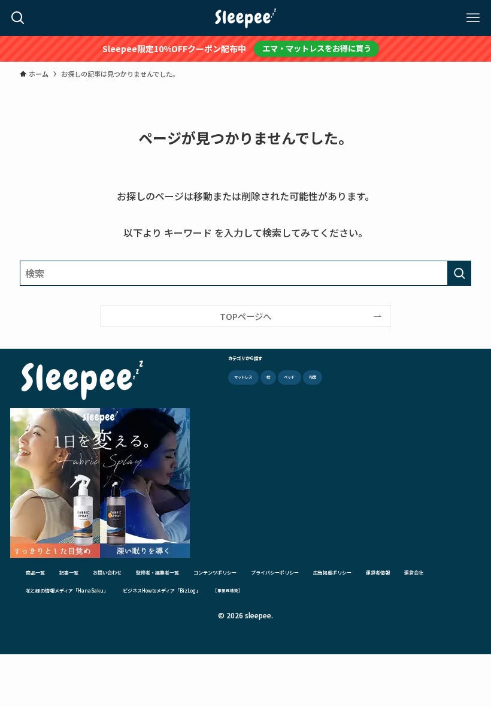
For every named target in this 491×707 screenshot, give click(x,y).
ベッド (289, 377)
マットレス (243, 377)
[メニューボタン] (473, 18)
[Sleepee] (245, 18)
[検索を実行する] (459, 273)
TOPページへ (245, 316)
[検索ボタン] (18, 18)
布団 (312, 377)
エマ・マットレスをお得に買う (316, 48)
